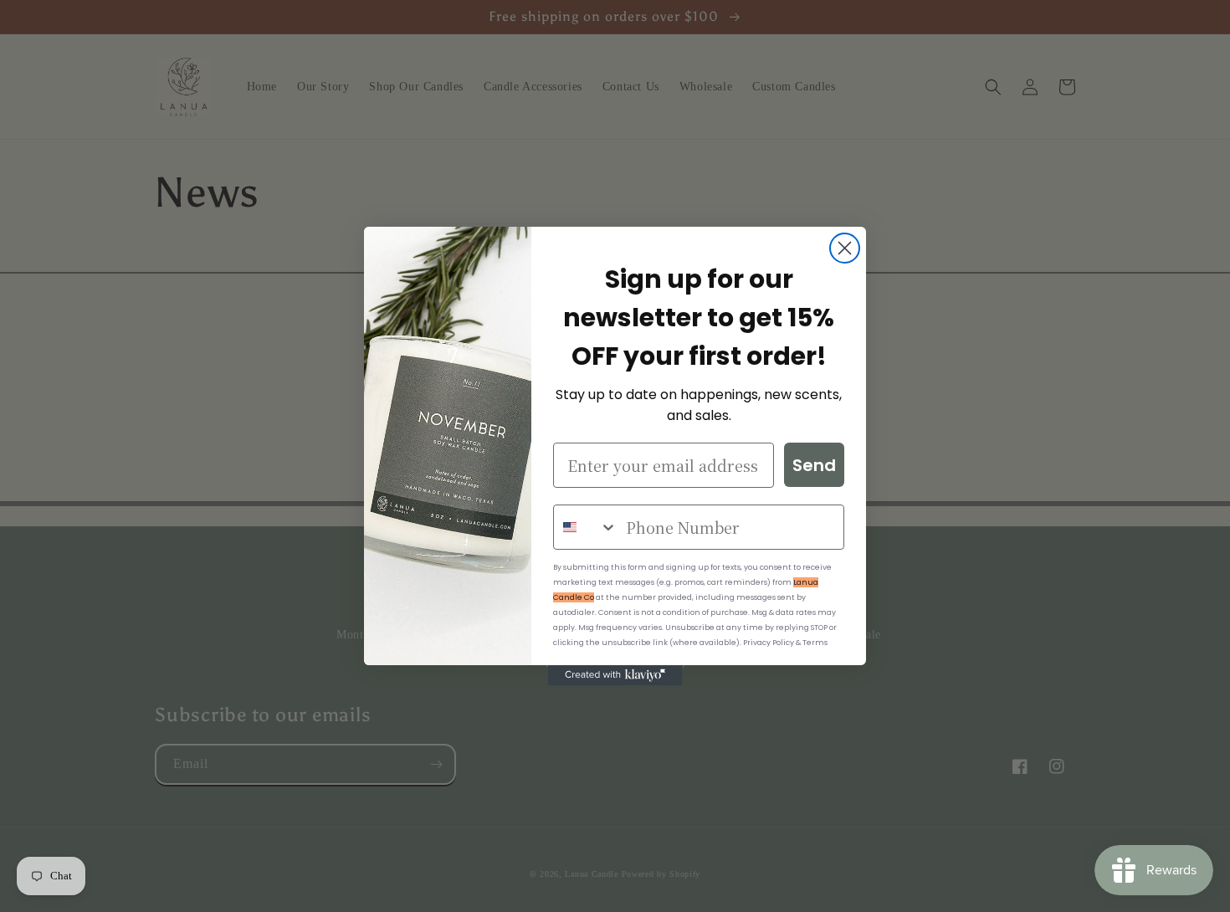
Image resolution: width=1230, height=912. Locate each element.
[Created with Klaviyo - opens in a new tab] (615, 675)
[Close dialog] (844, 248)
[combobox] (586, 527)
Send (814, 465)
